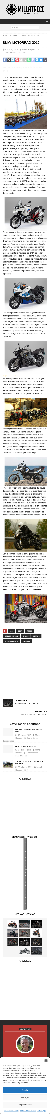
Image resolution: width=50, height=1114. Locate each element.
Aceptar (25, 1090)
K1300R (26, 636)
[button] (46, 1060)
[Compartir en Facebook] (5, 60)
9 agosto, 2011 (24, 750)
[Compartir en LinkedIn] (13, 60)
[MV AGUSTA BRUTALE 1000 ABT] (12, 942)
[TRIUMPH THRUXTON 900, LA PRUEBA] (8, 764)
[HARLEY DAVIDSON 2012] (8, 749)
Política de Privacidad (28, 1110)
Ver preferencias (25, 1105)
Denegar (25, 1097)
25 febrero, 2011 (25, 767)
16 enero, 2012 (24, 735)
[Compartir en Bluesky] (41, 60)
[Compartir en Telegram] (37, 60)
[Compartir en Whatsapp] (29, 60)
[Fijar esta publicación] (17, 60)
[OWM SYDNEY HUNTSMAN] (24, 951)
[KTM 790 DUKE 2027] (36, 933)
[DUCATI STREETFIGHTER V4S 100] (36, 942)
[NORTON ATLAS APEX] (12, 933)
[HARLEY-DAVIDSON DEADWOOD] (36, 924)
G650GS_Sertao (11, 636)
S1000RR (26, 641)
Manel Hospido (28, 49)
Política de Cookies (11, 1110)
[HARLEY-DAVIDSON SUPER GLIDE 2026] (24, 942)
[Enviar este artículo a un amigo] (21, 60)
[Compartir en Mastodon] (33, 60)
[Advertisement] (25, 672)
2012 (11, 631)
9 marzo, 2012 (11, 49)
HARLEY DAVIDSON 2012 (26, 746)
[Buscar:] (25, 27)
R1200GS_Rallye (11, 641)
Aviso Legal (41, 1110)
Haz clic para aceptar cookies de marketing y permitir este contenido (26, 874)
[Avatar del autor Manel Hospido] (25, 1051)
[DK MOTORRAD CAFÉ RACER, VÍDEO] (8, 732)
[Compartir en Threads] (45, 60)
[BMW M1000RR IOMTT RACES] (12, 951)
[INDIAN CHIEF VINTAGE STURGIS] (12, 924)
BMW (20, 631)
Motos (36, 636)
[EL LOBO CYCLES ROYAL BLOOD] (24, 924)
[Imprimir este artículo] (25, 60)
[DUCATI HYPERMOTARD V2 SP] (24, 933)
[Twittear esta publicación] (9, 60)
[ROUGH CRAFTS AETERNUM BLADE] (36, 951)
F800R (29, 631)
